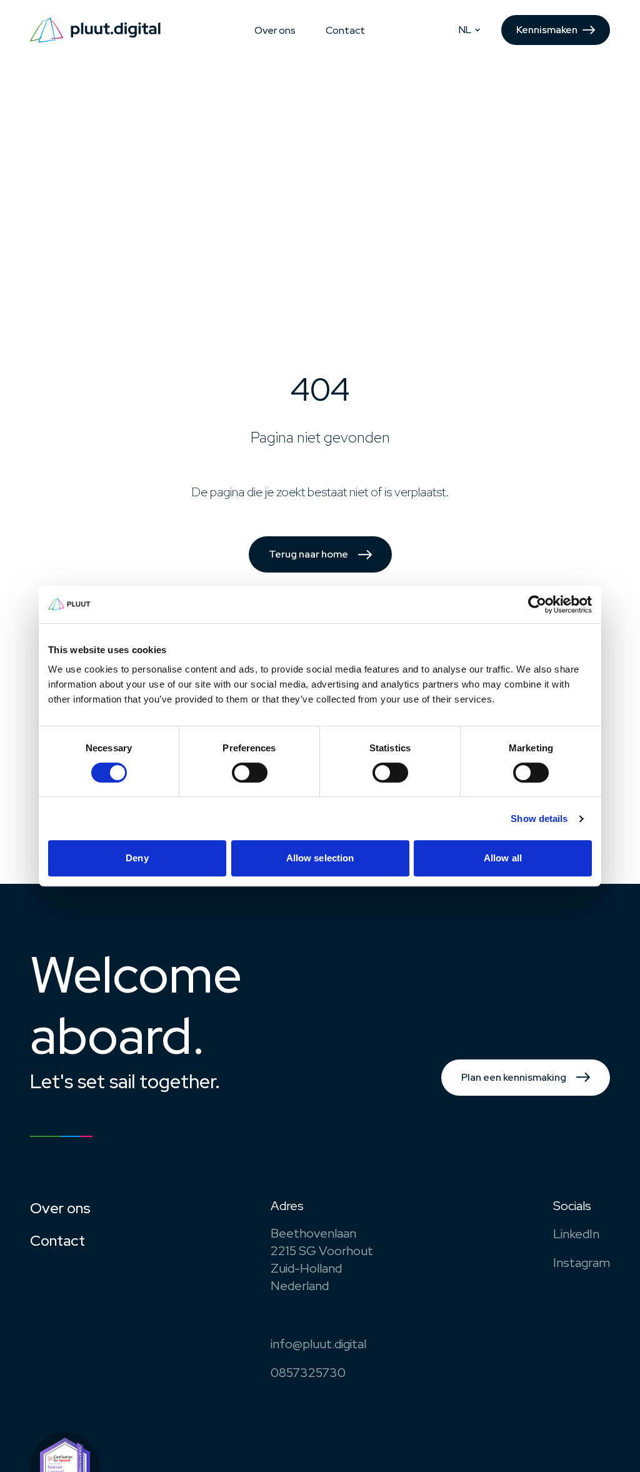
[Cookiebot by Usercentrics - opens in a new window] (537, 604)
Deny (137, 858)
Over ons (275, 30)
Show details (539, 818)
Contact (345, 30)
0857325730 (308, 1372)
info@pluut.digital (318, 1344)
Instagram (581, 1262)
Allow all (503, 858)
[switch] (250, 773)
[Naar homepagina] (95, 30)
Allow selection (320, 858)
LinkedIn (576, 1234)
